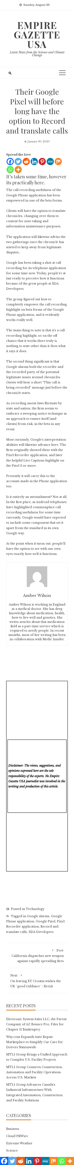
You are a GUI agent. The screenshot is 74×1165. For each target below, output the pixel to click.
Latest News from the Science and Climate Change (37, 53)
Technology (35, 909)
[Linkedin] (34, 161)
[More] (18, 169)
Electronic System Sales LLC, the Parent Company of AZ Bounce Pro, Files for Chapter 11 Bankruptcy (36, 1024)
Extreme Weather (19, 1143)
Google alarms (38, 916)
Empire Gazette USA (37, 34)
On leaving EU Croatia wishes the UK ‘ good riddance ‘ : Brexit (35, 981)
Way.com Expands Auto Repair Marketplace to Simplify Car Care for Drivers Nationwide (34, 1042)
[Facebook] (10, 161)
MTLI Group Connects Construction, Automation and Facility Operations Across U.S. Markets (34, 1072)
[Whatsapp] (10, 169)
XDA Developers (41, 932)
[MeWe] (50, 161)
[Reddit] (26, 161)
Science (12, 1150)
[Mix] (58, 161)
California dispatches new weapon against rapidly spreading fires (38, 956)
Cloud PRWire (17, 1136)
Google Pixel (45, 921)
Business (12, 1129)
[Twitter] (18, 161)
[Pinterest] (42, 161)
